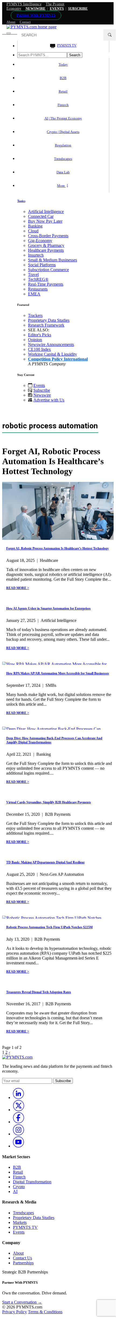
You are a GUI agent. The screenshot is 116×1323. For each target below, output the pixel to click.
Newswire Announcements (51, 344)
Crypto (19, 1186)
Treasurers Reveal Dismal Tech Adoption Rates (38, 992)
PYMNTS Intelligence (23, 4)
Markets (20, 1222)
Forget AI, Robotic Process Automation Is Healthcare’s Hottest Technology (57, 548)
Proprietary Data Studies (48, 320)
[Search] (109, 35)
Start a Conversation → (22, 1302)
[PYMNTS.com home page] (31, 26)
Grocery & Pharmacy (46, 245)
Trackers (35, 315)
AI (15, 1191)
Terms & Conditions (45, 1312)
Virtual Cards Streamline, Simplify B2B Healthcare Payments (48, 802)
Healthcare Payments (46, 250)
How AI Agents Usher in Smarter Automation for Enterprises (48, 608)
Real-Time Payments (45, 284)
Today (63, 64)
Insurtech (36, 255)
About (10, 22)
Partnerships (23, 1263)
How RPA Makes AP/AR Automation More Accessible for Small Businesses (57, 673)
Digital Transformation (32, 1182)
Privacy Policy (14, 1312)
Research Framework (46, 325)
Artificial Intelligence (46, 211)
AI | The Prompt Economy (63, 118)
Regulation (63, 145)
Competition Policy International (58, 359)
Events (57, 8)
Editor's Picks (39, 334)
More (61, 186)
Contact (25, 22)
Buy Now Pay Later (45, 221)
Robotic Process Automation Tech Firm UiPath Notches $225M (49, 927)
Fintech (63, 105)
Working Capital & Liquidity (52, 354)
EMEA (34, 294)
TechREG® (38, 279)
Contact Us (22, 1258)
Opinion (35, 339)
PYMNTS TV (66, 45)
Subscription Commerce (48, 269)
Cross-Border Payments (48, 235)
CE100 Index (39, 349)
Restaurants (38, 289)
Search (74, 55)
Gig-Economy (40, 240)
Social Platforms (42, 264)
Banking (35, 226)
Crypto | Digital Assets (63, 132)
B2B (63, 78)
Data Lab (63, 172)
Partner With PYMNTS (35, 15)
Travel (33, 274)
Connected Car (41, 216)
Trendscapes (63, 159)
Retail (63, 91)
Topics (21, 200)
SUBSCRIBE (78, 8)
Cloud (33, 231)
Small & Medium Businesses (52, 260)
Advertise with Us (48, 400)
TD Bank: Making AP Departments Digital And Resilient (45, 862)
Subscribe (41, 390)
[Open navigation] (8, 33)
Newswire (35, 8)
